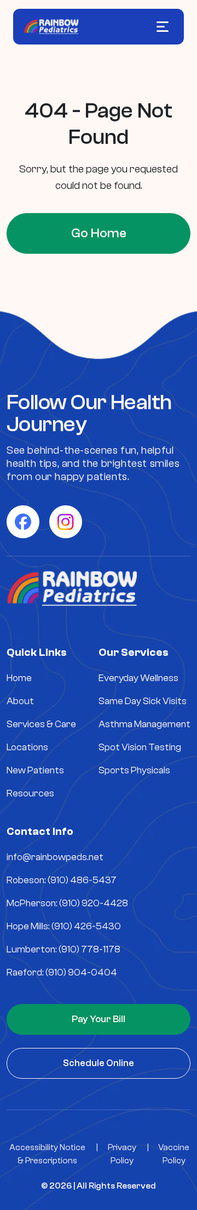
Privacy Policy (122, 1154)
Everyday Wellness (138, 678)
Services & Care (41, 724)
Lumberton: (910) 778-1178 (63, 949)
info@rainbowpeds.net (55, 857)
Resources (30, 793)
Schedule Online (98, 1063)
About (20, 701)
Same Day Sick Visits (143, 701)
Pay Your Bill (98, 1019)
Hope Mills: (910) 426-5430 (64, 926)
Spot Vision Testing (140, 747)
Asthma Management (144, 724)
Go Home (98, 233)
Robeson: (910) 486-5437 (62, 880)
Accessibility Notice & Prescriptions (47, 1154)
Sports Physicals (134, 770)
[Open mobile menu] (162, 26)
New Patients (35, 770)
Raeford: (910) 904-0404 (62, 972)
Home (19, 678)
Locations (27, 747)
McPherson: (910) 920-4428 (67, 903)
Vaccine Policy (173, 1154)
